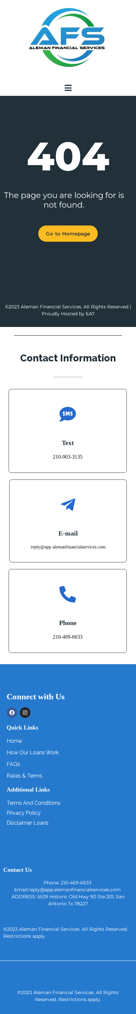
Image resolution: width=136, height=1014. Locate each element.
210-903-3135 (68, 457)
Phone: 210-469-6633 (67, 883)
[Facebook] (12, 712)
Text (68, 442)
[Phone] (67, 594)
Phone (68, 622)
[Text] (67, 414)
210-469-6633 (68, 637)
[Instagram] (25, 712)
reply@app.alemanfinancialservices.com (68, 546)
